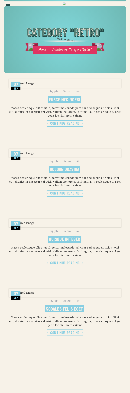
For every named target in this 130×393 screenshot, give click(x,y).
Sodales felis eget (64, 309)
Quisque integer (64, 239)
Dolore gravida (64, 169)
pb (56, 91)
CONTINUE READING (65, 123)
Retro (67, 91)
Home (42, 49)
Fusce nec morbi (64, 99)
